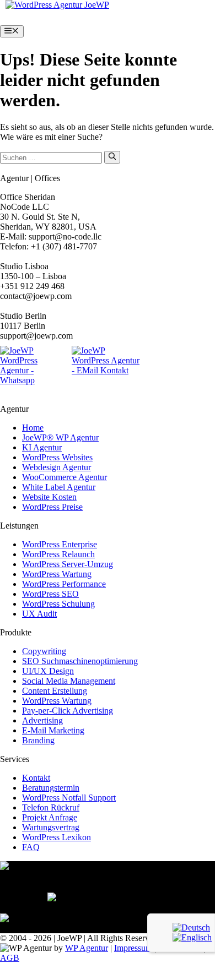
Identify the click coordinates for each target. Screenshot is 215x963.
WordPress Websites (57, 457)
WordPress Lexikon (56, 837)
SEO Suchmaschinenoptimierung (80, 661)
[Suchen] (112, 157)
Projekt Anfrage (49, 817)
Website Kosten (49, 497)
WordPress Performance (64, 584)
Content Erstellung (54, 690)
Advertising (42, 720)
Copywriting (44, 651)
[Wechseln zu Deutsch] (191, 927)
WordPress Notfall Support (69, 797)
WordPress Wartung (57, 574)
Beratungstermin (50, 787)
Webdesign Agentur (56, 467)
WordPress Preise (52, 507)
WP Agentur (86, 948)
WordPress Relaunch (58, 554)
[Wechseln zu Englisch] (192, 937)
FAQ (31, 847)
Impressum (133, 948)
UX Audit (39, 613)
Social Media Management (68, 680)
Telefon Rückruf (50, 807)
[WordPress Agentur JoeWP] (57, 4)
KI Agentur (42, 447)
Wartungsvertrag (50, 827)
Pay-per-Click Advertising (67, 710)
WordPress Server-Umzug (67, 564)
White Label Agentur (58, 487)
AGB (9, 957)
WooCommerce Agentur (64, 477)
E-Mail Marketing (53, 730)
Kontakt (36, 777)
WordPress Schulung (58, 603)
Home (33, 427)
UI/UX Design (48, 671)
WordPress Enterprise (59, 544)
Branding (38, 740)
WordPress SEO (50, 594)
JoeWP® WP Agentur (60, 437)
